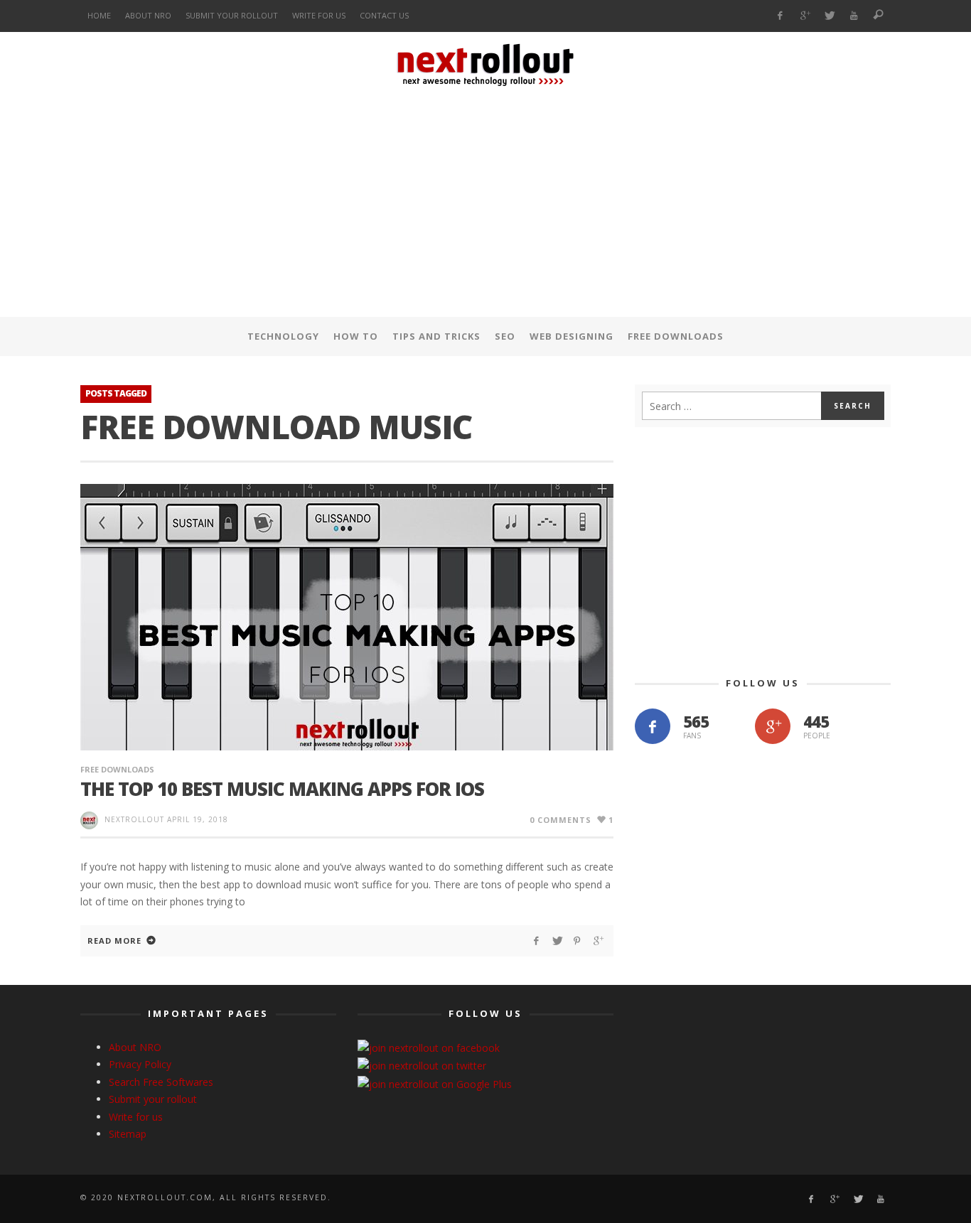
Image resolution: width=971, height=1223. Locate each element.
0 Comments (560, 819)
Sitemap (127, 1134)
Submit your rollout (153, 1099)
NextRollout (134, 819)
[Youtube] (854, 16)
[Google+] (804, 16)
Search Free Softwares (161, 1082)
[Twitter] (829, 16)
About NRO (135, 1047)
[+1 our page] (772, 726)
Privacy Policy (140, 1064)
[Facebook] (780, 16)
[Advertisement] (485, 205)
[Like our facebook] (652, 726)
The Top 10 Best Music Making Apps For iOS (282, 789)
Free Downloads (117, 769)
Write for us (136, 1117)
